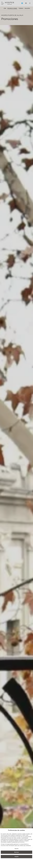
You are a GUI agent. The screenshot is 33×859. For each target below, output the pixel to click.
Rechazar (16, 852)
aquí (8, 844)
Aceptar (17, 856)
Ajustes (16, 848)
